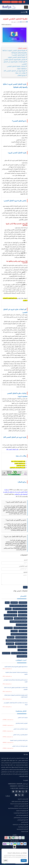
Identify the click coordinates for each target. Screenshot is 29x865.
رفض (5, 860)
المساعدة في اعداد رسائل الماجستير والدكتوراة (16, 640)
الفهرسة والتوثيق (22, 615)
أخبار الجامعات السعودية (21, 643)
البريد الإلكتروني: (23, 566)
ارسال (25, 587)
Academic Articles (22, 650)
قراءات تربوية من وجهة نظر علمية (19, 653)
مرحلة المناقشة (22, 602)
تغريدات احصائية (12, 646)
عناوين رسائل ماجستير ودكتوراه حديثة (18, 605)
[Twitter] (22, 791)
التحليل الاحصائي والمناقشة (20, 627)
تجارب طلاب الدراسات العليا (10, 615)
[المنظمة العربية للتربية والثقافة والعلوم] (13, 837)
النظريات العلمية (8, 618)
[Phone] (19, 794)
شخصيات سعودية (22, 646)
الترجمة (7, 602)
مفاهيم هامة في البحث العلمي (19, 608)
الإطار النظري (14, 602)
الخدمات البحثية (6, 653)
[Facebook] (26, 791)
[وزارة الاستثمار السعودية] (23, 837)
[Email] (15, 794)
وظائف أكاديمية (10, 643)
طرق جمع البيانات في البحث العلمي (20, 746)
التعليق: (25, 572)
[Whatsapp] (22, 794)
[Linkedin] (19, 791)
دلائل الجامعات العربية (21, 624)
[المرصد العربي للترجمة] (16, 837)
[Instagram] (16, 791)
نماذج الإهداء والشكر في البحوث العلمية (19, 740)
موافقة (24, 860)
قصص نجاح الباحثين (22, 656)
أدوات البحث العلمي (12, 612)
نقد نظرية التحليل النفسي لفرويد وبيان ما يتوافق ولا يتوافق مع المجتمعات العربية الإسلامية (15, 492)
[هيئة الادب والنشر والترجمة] (8, 837)
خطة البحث (8, 608)
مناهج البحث (14, 631)
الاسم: (26, 560)
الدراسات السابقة (22, 612)
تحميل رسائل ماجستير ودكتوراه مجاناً (18, 621)
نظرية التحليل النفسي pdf (12, 449)
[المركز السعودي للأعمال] (20, 837)
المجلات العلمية (8, 627)
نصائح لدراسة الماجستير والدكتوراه (19, 634)
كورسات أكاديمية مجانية (21, 637)
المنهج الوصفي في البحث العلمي (20, 734)
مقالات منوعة (11, 637)
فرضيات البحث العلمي (23, 717)
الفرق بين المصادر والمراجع (22, 723)
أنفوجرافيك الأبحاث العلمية (20, 618)
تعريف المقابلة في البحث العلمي (21, 729)
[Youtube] (13, 791)
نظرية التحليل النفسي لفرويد (15, 19)
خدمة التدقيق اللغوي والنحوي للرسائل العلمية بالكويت (16, 666)
